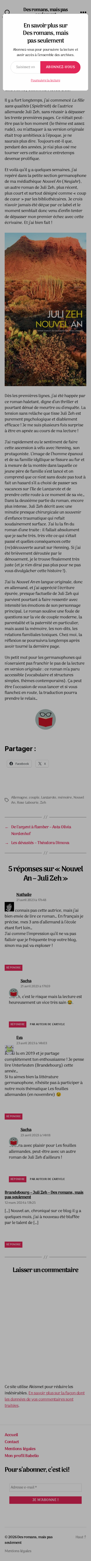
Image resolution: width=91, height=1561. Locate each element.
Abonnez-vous (60, 67)
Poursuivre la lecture (45, 80)
